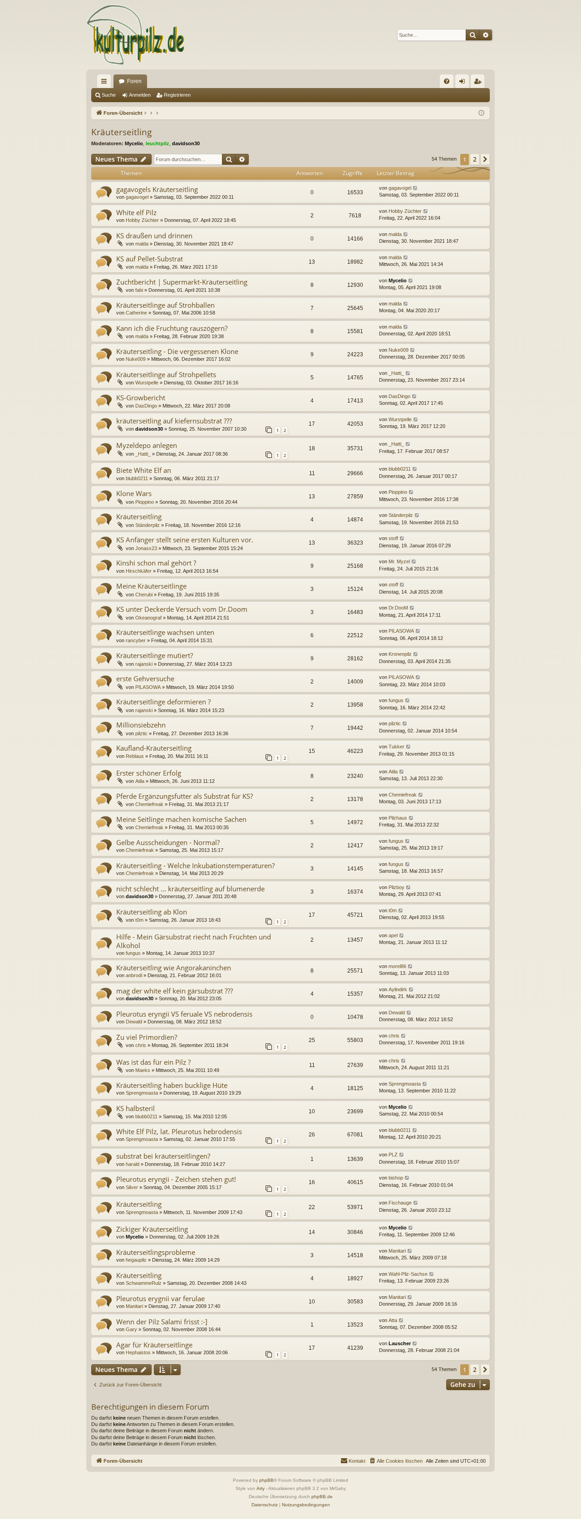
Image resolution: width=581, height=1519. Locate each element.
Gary (131, 1329)
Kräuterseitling (121, 132)
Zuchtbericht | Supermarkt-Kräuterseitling (181, 281)
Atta (393, 1320)
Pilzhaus (398, 818)
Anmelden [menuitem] (464, 83)
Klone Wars (134, 493)
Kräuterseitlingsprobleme (155, 1252)
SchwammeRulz (144, 1283)
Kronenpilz (400, 654)
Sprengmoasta (142, 1093)
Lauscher (400, 1343)
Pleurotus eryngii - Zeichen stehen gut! (176, 1179)
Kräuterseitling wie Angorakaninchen (173, 967)
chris (140, 1045)
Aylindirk (398, 989)
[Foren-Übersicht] (136, 34)
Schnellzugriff (106, 83)
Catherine (136, 312)
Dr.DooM (398, 607)
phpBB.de (322, 1496)
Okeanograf (148, 617)
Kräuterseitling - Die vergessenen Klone (177, 351)
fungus (396, 700)
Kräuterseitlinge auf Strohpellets (166, 374)
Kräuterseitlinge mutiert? (154, 655)
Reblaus (135, 756)
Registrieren (177, 95)
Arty (260, 1488)
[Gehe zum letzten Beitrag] (416, 188)
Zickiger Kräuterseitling (152, 1229)
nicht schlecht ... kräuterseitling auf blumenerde (190, 888)
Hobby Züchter (142, 220)
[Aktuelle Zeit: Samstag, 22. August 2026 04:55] (481, 113)
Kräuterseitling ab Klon (151, 911)
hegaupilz (136, 1260)
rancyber (136, 640)
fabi (139, 290)
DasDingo (146, 405)
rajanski (144, 664)
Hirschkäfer (139, 571)
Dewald (134, 1021)
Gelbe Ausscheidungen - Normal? (168, 842)
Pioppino (144, 502)
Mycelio (134, 143)
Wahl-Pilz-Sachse (408, 1274)
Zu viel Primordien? (146, 1037)
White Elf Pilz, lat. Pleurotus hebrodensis (179, 1131)
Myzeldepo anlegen (146, 445)
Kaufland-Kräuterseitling (154, 747)
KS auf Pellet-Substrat (149, 258)
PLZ (393, 1154)
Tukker (396, 746)
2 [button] (475, 159)
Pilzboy (396, 887)
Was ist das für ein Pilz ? (153, 1062)
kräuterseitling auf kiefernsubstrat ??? (174, 420)
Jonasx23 (146, 548)
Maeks (142, 1070)
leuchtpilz (157, 143)
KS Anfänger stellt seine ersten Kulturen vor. (184, 539)
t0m (139, 920)
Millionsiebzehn (141, 724)
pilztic (141, 733)
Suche (109, 95)
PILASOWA (401, 631)
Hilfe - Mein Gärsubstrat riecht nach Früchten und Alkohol (193, 941)
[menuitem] (446, 81)
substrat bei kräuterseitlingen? (163, 1155)
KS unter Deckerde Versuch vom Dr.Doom (181, 609)
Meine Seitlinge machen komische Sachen (181, 819)
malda (141, 243)
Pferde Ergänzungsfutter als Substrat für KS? (184, 796)
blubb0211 (137, 478)
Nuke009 (136, 359)
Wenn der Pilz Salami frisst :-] (161, 1321)
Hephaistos (138, 1352)
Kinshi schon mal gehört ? (156, 562)
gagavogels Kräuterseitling (157, 189)
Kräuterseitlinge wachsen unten (165, 632)
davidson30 (186, 143)
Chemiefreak (149, 804)
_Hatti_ (396, 373)
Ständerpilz (147, 525)
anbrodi (134, 975)
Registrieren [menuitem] (479, 83)
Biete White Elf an (143, 470)
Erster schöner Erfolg (148, 772)
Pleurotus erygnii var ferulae (160, 1298)
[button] (485, 159)
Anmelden (140, 95)
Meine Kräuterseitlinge (151, 585)
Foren (134, 81)
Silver (132, 1187)
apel (393, 935)
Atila (139, 781)
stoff (393, 538)
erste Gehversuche (145, 678)
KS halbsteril (135, 1108)
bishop (396, 1177)
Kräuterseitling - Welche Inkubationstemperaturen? (195, 865)
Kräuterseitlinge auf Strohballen (165, 305)
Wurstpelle (146, 382)
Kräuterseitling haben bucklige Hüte (171, 1085)
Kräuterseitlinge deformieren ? (163, 701)
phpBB (266, 1480)
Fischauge (400, 1202)
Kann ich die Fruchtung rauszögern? (171, 328)
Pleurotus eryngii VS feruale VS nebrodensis (184, 1013)
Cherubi (144, 594)
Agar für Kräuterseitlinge (154, 1344)
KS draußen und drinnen (154, 235)
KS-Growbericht (140, 397)
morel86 (397, 966)
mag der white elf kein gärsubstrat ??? (174, 990)
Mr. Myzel (399, 561)
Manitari (397, 1251)
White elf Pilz (136, 212)
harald (132, 1164)
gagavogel (137, 197)
